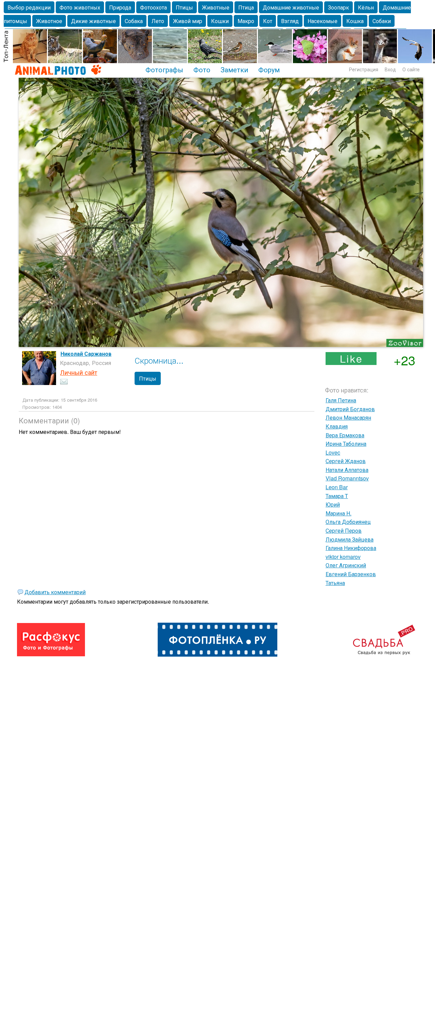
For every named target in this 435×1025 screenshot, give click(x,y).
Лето (158, 21)
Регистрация (363, 69)
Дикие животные (93, 21)
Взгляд (290, 21)
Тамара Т (337, 496)
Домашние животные (291, 7)
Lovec (333, 452)
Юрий (333, 504)
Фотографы (164, 69)
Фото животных (79, 7)
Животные (215, 7)
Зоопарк (338, 7)
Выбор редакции (29, 7)
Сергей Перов (344, 530)
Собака (134, 21)
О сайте (411, 69)
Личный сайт (78, 372)
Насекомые (322, 21)
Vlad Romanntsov (347, 478)
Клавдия (337, 426)
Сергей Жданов (346, 461)
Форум (269, 69)
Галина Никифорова (351, 548)
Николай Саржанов (85, 354)
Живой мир (187, 21)
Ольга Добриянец (348, 522)
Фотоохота (153, 7)
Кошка (355, 21)
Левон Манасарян (348, 417)
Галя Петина (341, 400)
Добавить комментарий (55, 592)
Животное (49, 21)
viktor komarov (343, 557)
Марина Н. (338, 513)
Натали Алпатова (347, 470)
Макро (246, 21)
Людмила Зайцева (349, 539)
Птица (246, 7)
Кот (267, 21)
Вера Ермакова (345, 435)
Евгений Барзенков (351, 574)
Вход (390, 69)
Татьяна (335, 583)
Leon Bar (337, 487)
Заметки (234, 69)
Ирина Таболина (346, 443)
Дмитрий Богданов (350, 409)
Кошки (220, 21)
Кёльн (366, 7)
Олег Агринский (346, 565)
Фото (201, 69)
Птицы (184, 7)
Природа (120, 7)
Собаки (381, 21)
